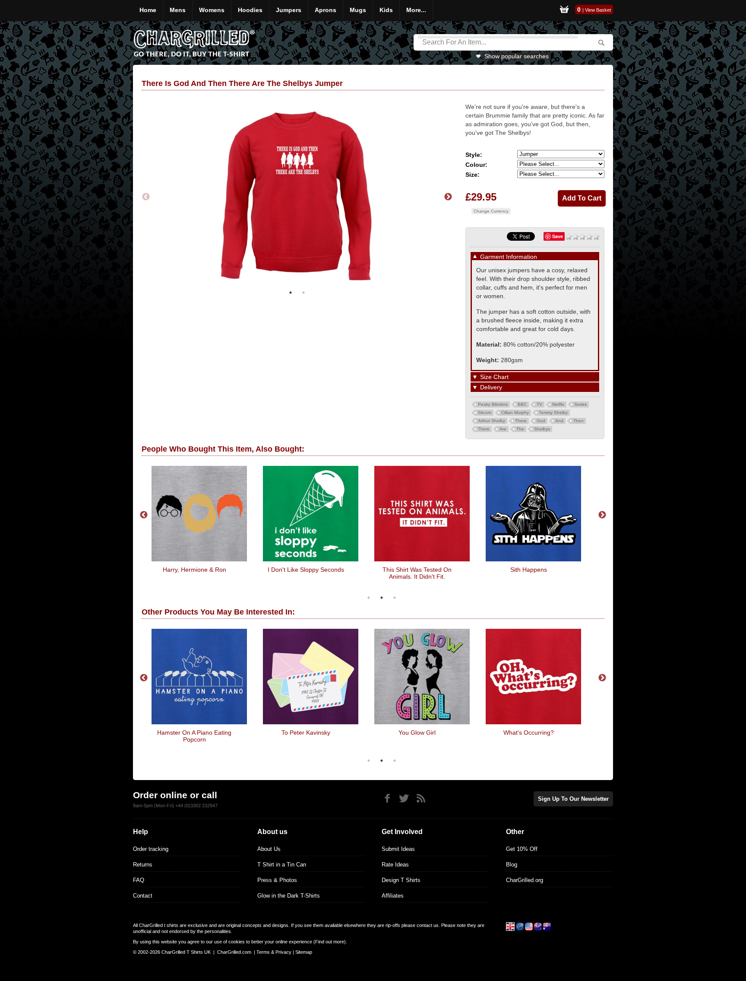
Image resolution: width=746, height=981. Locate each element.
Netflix (558, 404)
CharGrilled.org (524, 880)
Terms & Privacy (273, 952)
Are (502, 429)
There (521, 420)
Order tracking (150, 849)
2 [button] (303, 292)
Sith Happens (528, 569)
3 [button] (394, 597)
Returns (142, 864)
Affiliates (393, 895)
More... (416, 9)
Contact (142, 895)
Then (578, 420)
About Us (269, 849)
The (520, 429)
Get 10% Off (521, 849)
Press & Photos (277, 880)
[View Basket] (564, 10)
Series (580, 404)
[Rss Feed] (420, 798)
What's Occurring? (528, 732)
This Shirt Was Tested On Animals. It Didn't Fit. (417, 573)
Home (147, 9)
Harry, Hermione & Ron (194, 569)
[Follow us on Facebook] (387, 798)
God (541, 420)
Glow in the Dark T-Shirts (288, 895)
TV (539, 404)
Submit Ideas (398, 849)
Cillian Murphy (515, 412)
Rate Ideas (395, 864)
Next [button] (448, 197)
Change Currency (491, 211)
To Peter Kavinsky (305, 732)
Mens (178, 9)
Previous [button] (146, 197)
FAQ (138, 880)
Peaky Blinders (493, 404)
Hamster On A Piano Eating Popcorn (194, 736)
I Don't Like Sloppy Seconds (306, 569)
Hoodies (250, 9)
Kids (386, 9)
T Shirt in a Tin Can (281, 864)
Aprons (325, 9)
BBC (522, 404)
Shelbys (542, 429)
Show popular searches (516, 56)
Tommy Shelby (553, 412)
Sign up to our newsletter (573, 799)
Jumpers (288, 9)
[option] (297, 197)
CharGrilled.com (234, 952)
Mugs (358, 9)
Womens (211, 9)
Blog (511, 864)
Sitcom (484, 412)
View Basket (598, 10)
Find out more (329, 941)
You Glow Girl (417, 732)
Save (557, 236)
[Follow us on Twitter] (403, 798)
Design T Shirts (401, 880)
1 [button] (290, 292)
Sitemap (303, 952)
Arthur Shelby (491, 420)
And (559, 420)
